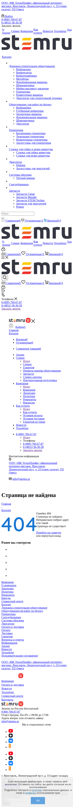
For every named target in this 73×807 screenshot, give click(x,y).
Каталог (14, 333)
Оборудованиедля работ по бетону (22, 610)
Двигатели (7, 623)
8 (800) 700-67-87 (11, 19)
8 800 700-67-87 (10, 711)
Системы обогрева (12, 620)
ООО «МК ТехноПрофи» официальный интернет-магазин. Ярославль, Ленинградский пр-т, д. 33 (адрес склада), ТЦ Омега (34, 6)
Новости (6, 649)
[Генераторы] (35, 127)
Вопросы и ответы (12, 639)
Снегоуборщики (11, 617)
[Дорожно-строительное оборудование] (35, 63)
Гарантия (7, 636)
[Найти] (2, 218)
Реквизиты (8, 594)
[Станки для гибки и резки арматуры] (35, 146)
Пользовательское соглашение (19, 655)
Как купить (30, 412)
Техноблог (7, 652)
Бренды (6, 598)
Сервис (27, 364)
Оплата (5, 630)
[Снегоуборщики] (35, 181)
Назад (26, 361)
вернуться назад (51, 535)
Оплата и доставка (12, 626)
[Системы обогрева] (35, 171)
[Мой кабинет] (3, 249)
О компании (8, 585)
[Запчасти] (35, 187)
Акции (5, 646)
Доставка (7, 633)
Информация (9, 642)
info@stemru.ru (21, 478)
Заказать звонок (11, 308)
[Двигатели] (35, 159)
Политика (7, 591)
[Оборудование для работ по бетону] (35, 101)
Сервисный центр (12, 601)
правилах (30, 792)
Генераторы (8, 614)
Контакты (7, 699)
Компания (29, 389)
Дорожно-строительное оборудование (24, 607)
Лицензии (7, 588)
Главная (13, 330)
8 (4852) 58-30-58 (11, 22)
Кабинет (20, 326)
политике (36, 790)
